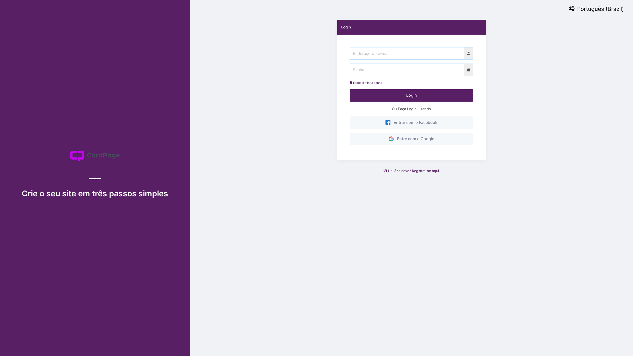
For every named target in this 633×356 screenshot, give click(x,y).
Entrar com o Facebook (414, 122)
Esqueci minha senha (367, 83)
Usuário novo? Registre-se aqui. (414, 171)
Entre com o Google (414, 138)
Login (411, 95)
